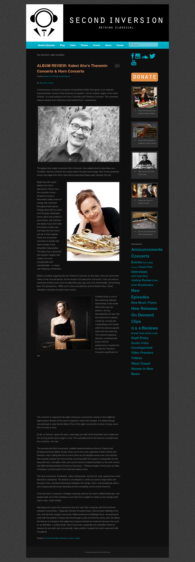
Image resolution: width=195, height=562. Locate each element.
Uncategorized (141, 347)
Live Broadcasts (142, 285)
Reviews (63, 538)
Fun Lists (148, 262)
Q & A (136, 328)
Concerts (140, 256)
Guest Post (145, 267)
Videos (136, 357)
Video (73, 45)
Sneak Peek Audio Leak (144, 333)
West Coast (140, 363)
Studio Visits (140, 343)
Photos (84, 45)
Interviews (139, 271)
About (108, 45)
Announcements (147, 249)
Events (96, 45)
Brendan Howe (47, 82)
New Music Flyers (144, 302)
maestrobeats (64, 76)
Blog (62, 45)
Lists (155, 280)
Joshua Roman (141, 280)
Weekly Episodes (46, 45)
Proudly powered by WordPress (97, 552)
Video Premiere (142, 352)
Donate (120, 45)
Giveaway (134, 267)
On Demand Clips (52, 538)
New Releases (144, 308)
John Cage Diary (139, 276)
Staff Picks (139, 337)
